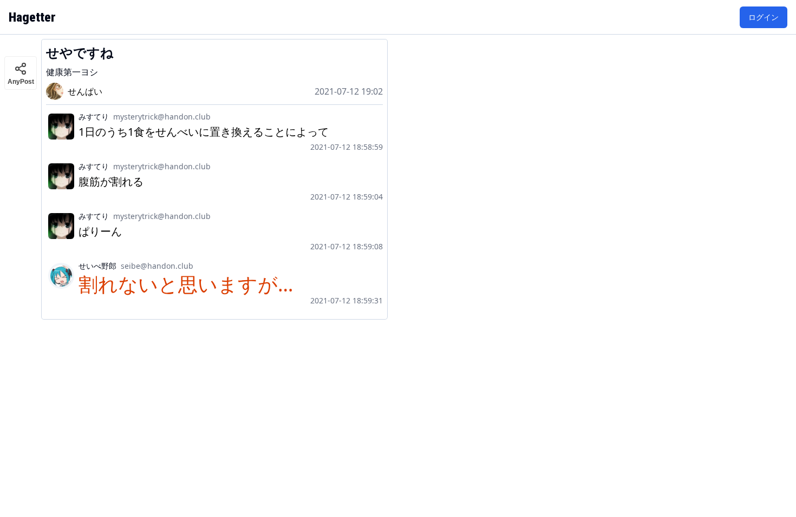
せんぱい (85, 91)
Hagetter (32, 17)
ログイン (763, 17)
